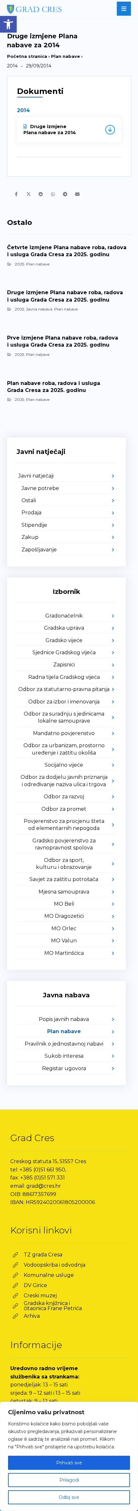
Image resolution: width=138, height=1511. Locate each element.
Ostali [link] (29, 500)
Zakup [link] (30, 537)
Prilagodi (69, 1480)
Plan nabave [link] (65, 56)
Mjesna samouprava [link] (64, 892)
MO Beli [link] (64, 904)
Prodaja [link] (31, 513)
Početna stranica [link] (27, 56)
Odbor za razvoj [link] (64, 797)
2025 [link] (19, 264)
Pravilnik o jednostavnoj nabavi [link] (64, 1044)
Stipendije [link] (34, 525)
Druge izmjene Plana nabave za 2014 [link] (49, 130)
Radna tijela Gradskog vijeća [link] (64, 677)
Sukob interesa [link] (64, 1056)
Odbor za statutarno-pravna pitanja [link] (63, 689)
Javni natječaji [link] (36, 476)
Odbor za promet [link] (63, 809)
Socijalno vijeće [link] (64, 765)
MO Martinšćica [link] (64, 953)
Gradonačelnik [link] (64, 616)
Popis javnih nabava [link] (64, 1019)
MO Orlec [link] (63, 928)
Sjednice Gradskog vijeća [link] (64, 652)
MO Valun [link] (64, 941)
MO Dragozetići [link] (64, 916)
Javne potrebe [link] (40, 488)
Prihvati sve (69, 1463)
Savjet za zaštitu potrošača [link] (64, 879)
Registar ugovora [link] (64, 1068)
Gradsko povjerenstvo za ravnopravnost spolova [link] (64, 844)
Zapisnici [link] (64, 665)
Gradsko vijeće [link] (64, 640)
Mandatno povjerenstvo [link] (64, 733)
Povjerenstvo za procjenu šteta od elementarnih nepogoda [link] (64, 824)
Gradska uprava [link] (64, 628)
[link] (8, 24)
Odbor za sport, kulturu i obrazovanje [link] (64, 863)
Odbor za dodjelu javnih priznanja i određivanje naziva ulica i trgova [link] (64, 780)
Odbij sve (69, 1497)
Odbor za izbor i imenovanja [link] (63, 702)
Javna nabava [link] (39, 309)
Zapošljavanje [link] (39, 550)
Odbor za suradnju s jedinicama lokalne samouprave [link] (64, 717)
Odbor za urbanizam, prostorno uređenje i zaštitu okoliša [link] (64, 749)
